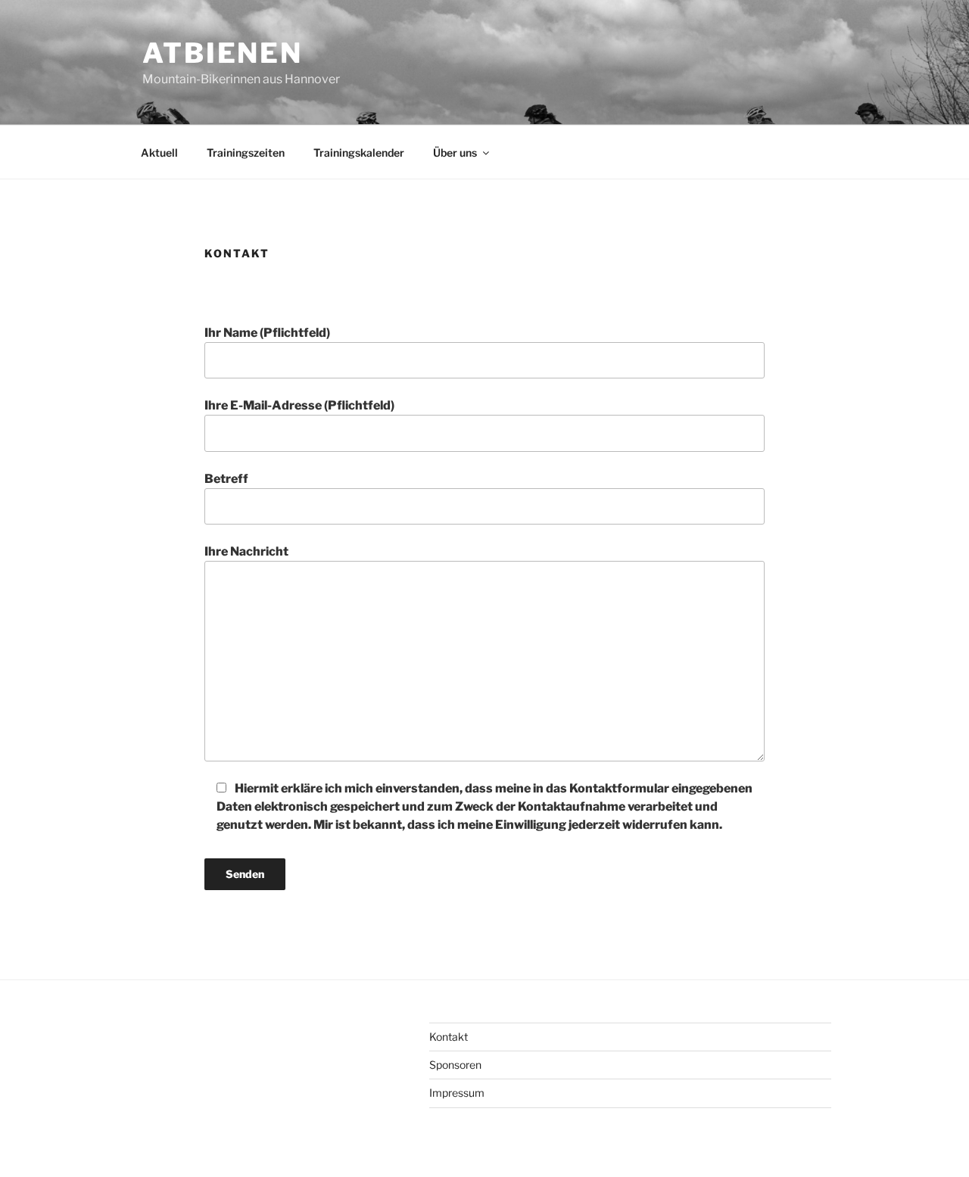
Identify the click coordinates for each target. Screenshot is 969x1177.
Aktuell (159, 152)
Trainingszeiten (246, 152)
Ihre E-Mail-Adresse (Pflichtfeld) (299, 405)
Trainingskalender (358, 152)
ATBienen (222, 53)
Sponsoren (455, 1064)
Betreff (226, 479)
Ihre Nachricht (246, 551)
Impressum (456, 1092)
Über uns (455, 152)
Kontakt (448, 1036)
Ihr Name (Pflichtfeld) (267, 332)
